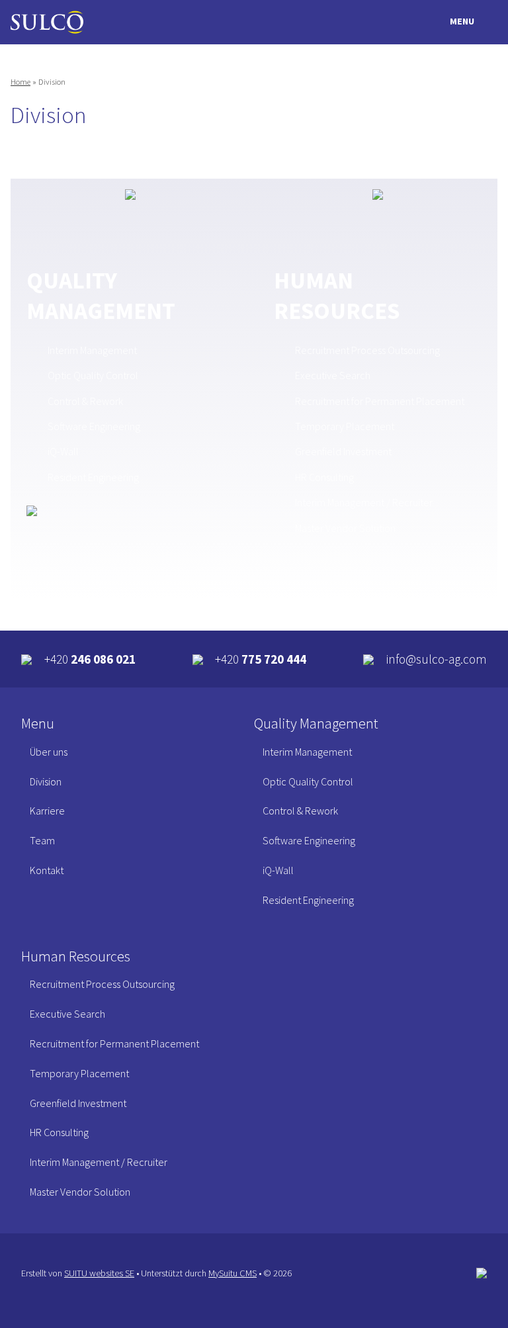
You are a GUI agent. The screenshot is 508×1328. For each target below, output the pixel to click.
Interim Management (92, 350)
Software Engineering (94, 426)
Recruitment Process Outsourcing (367, 350)
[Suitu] (47, 22)
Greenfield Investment (343, 451)
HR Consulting (324, 477)
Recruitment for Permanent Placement (379, 401)
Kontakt (47, 870)
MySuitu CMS (232, 1273)
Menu (462, 21)
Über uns (48, 751)
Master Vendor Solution (345, 528)
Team (42, 840)
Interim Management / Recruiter (364, 502)
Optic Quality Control (93, 375)
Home (20, 81)
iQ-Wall (63, 451)
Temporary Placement (344, 426)
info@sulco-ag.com (436, 659)
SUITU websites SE (99, 1273)
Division (46, 781)
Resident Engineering (93, 477)
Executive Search (332, 375)
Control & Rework (85, 401)
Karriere (47, 810)
